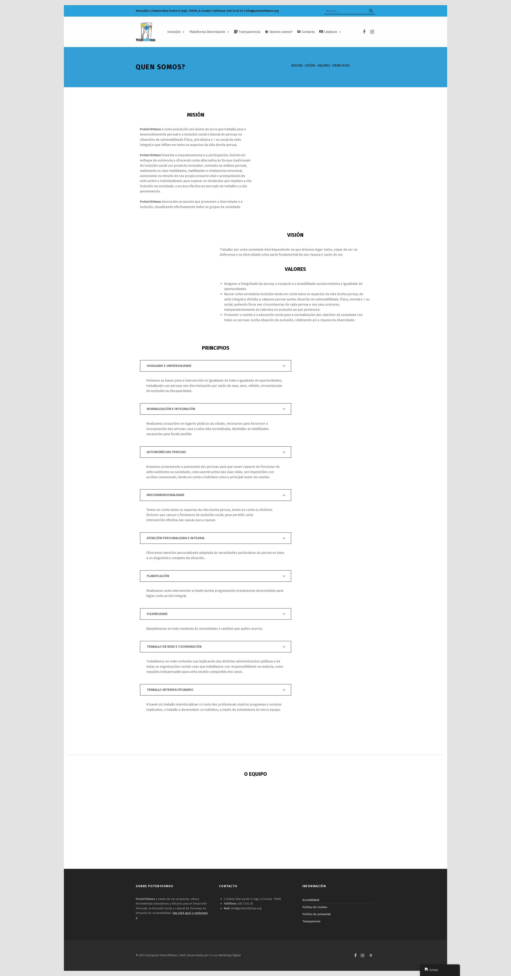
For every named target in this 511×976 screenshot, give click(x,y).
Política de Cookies (314, 907)
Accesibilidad (310, 900)
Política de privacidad (316, 914)
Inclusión (174, 32)
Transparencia (311, 921)
